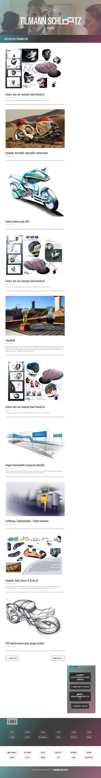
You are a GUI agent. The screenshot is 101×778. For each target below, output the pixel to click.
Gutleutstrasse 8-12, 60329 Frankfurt (80, 678)
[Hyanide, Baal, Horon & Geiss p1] (35, 554)
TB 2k (43, 757)
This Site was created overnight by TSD (42, 769)
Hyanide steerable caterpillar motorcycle (27, 153)
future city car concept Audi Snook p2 (25, 407)
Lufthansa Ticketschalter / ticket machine (27, 521)
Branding (45, 10)
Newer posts (57, 658)
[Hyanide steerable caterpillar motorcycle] (35, 129)
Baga (42, 752)
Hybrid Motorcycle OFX (17, 221)
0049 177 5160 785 (83, 687)
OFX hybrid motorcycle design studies (25, 643)
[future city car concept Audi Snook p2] (35, 381)
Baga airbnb (27, 752)
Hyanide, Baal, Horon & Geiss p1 (22, 580)
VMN (57, 737)
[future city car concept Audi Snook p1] (35, 68)
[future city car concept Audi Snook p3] (35, 255)
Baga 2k (73, 752)
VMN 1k (73, 737)
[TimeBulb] (35, 316)
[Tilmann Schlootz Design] (50, 20)
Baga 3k (58, 752)
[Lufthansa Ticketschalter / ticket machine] (35, 499)
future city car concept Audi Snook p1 (25, 94)
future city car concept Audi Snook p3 (25, 281)
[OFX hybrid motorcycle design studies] (35, 618)
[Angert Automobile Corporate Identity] (35, 441)
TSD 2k (27, 732)
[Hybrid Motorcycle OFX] (35, 191)
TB (58, 757)
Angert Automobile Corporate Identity (25, 465)
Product (54, 10)
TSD (11, 732)
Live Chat (85, 706)
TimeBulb (10, 340)
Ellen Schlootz (89, 757)
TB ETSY (27, 757)
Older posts (12, 658)
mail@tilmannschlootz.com (80, 697)
